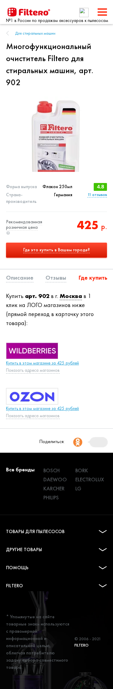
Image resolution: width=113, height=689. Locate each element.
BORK (81, 470)
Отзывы (56, 277)
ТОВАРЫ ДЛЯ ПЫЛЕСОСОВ (35, 531)
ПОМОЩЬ (17, 567)
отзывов (97, 194)
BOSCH (51, 470)
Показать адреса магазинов (33, 370)
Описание (19, 277)
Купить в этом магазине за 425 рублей (42, 363)
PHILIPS (51, 497)
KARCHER (53, 488)
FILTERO (14, 585)
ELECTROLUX (89, 479)
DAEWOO (55, 479)
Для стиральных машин (35, 33)
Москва (71, 296)
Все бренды (20, 469)
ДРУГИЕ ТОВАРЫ (24, 549)
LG (78, 488)
